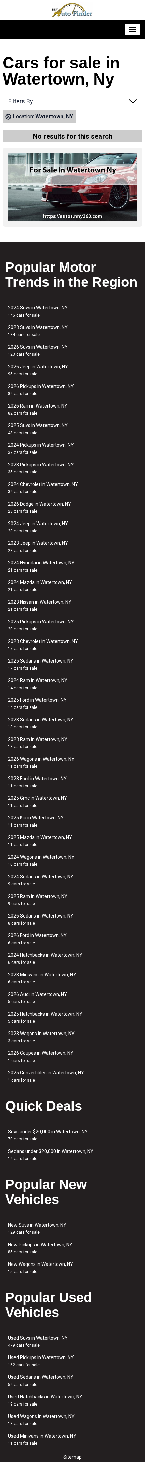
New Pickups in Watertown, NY (40, 1248)
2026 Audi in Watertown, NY (37, 998)
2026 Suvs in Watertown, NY (38, 350)
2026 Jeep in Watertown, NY (38, 370)
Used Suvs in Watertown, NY (38, 1341)
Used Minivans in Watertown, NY (42, 1439)
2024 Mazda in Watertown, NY (40, 586)
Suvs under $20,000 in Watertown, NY (48, 1135)
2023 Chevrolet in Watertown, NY (43, 645)
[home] (72, 10)
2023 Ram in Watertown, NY (37, 743)
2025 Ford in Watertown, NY (37, 703)
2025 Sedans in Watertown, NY (41, 664)
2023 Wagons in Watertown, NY (41, 1037)
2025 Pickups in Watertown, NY (41, 625)
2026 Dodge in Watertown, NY (39, 507)
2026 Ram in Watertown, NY (37, 409)
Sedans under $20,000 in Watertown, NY (50, 1154)
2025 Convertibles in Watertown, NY (46, 1076)
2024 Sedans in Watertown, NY (41, 880)
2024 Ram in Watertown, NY (37, 684)
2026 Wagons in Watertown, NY (41, 762)
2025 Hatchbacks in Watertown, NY (45, 1017)
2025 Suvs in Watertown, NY (38, 429)
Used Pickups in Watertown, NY (41, 1361)
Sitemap (72, 1457)
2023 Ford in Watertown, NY (37, 782)
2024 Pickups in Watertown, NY (41, 448)
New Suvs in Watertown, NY (37, 1228)
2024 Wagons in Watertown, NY (41, 860)
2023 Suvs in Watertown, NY (38, 331)
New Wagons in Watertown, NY (40, 1267)
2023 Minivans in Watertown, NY (42, 978)
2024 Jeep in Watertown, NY (38, 527)
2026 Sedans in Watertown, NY (41, 919)
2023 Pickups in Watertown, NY (41, 468)
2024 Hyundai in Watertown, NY (41, 566)
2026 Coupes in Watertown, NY (41, 1056)
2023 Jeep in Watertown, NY (38, 546)
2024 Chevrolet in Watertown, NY (43, 488)
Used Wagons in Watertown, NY (41, 1420)
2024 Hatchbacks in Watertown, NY (45, 958)
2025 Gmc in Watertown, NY (37, 801)
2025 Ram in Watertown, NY (37, 900)
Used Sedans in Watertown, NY (41, 1380)
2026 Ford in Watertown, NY (37, 939)
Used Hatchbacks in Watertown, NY (45, 1400)
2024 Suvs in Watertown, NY (38, 311)
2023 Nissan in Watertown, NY (39, 605)
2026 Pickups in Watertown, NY (41, 390)
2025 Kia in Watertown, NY (36, 821)
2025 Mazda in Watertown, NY (40, 841)
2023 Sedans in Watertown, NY (41, 723)
